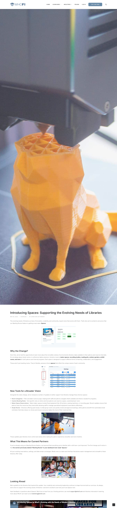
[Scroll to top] (113, 504)
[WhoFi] (18, 4)
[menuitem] (48, 4)
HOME (48, 4)
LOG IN (84, 4)
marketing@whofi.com (38, 494)
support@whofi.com (76, 491)
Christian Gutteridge (38, 316)
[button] (106, 4)
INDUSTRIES (67, 4)
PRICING (77, 4)
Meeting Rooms (37, 448)
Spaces (24, 316)
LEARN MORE (56, 4)
